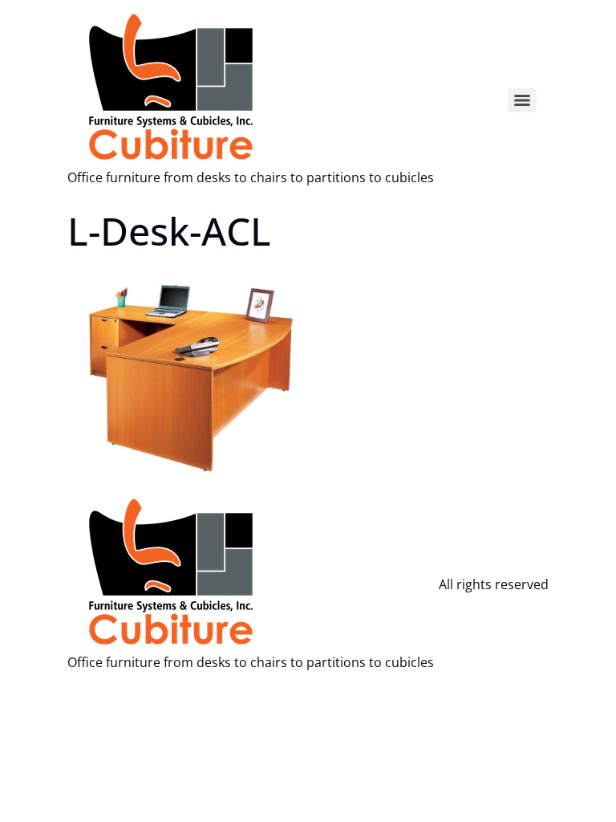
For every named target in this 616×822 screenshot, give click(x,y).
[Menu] (522, 100)
